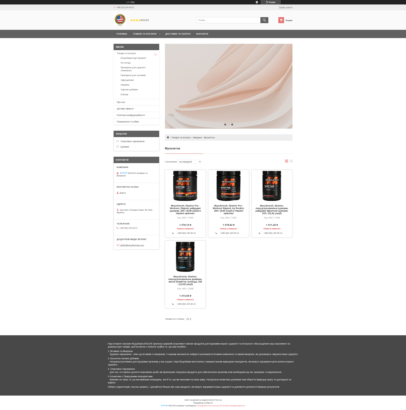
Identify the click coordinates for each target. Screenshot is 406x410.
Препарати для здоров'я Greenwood (133, 69)
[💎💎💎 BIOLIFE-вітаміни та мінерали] (120, 25)
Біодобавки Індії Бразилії (133, 58)
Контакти (202, 34)
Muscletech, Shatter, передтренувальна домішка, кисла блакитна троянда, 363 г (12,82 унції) (185, 280)
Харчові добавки (129, 89)
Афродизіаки (127, 80)
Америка (197, 137)
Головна (121, 34)
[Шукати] (264, 20)
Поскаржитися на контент (208, 406)
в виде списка (291, 162)
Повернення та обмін (128, 121)
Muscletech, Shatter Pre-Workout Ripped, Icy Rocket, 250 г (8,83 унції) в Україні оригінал (228, 209)
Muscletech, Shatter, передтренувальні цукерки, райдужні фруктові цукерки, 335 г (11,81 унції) (271, 209)
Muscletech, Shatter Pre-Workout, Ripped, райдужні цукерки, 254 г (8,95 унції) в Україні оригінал (185, 209)
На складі (126, 63)
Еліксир (124, 94)
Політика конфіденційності (131, 115)
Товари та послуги (144, 34)
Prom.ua (218, 400)
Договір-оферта (125, 108)
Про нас (121, 102)
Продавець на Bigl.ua (203, 403)
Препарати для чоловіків (133, 75)
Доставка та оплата (177, 34)
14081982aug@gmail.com (132, 245)
